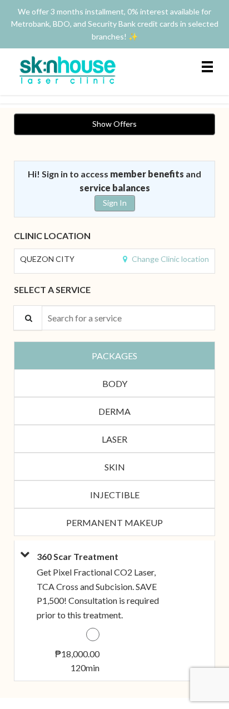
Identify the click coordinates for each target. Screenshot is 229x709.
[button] (22, 611)
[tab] (114, 355)
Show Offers (114, 123)
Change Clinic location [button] (169, 259)
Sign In (115, 202)
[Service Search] (27, 317)
